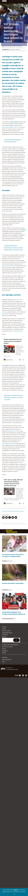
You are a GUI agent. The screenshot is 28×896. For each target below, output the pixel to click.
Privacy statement (6, 659)
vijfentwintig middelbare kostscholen (10, 127)
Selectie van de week (7, 646)
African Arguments (14, 121)
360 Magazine (5, 49)
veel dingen (19, 299)
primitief (19, 312)
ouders (13, 443)
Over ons (4, 626)
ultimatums (4, 312)
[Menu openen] (25, 3)
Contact (4, 628)
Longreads (4, 650)
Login (3, 661)
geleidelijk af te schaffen (13, 431)
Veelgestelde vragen (7, 632)
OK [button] (14, 894)
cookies (16, 889)
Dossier (4, 648)
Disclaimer (4, 657)
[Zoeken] (16, 640)
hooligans (6, 313)
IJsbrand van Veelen (19, 511)
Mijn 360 (4, 636)
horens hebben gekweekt (16, 331)
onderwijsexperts (6, 443)
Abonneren (5, 634)
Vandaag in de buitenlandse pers (10, 644)
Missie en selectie (6, 630)
